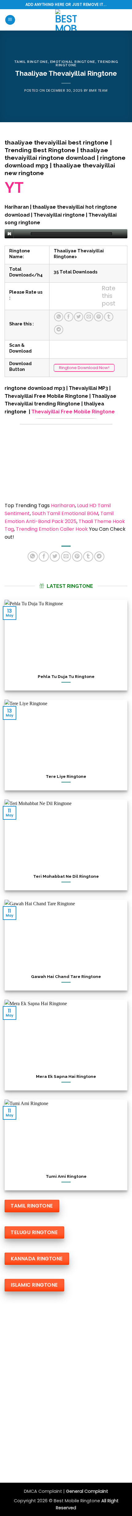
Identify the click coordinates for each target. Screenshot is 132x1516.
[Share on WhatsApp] (58, 316)
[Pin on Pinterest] (98, 316)
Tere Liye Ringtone (66, 776)
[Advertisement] (66, 1371)
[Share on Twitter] (78, 316)
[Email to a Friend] (88, 316)
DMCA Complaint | (45, 1491)
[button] (10, 20)
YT (14, 187)
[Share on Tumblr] (108, 316)
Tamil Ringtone (31, 62)
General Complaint (87, 1491)
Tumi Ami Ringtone (66, 1176)
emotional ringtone (72, 62)
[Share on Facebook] (68, 316)
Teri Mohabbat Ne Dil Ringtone (66, 876)
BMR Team (98, 90)
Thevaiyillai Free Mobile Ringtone (73, 412)
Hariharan (63, 505)
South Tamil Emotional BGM (65, 513)
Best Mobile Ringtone (77, 1501)
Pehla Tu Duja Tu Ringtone (66, 676)
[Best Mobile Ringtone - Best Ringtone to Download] (66, 20)
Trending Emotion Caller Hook (52, 529)
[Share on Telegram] (58, 329)
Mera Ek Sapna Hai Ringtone (66, 1076)
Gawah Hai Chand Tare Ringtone (66, 976)
